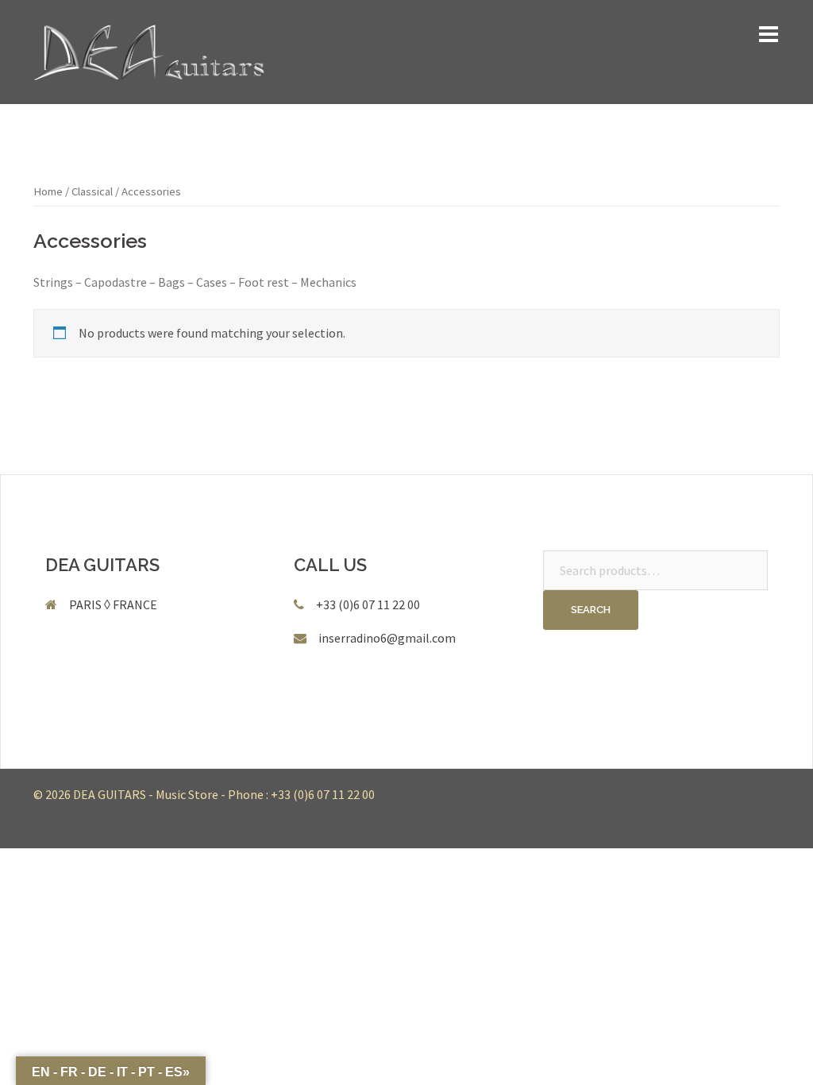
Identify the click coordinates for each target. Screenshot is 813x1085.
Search (591, 610)
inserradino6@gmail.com (387, 638)
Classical (92, 191)
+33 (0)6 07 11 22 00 (323, 794)
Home (48, 191)
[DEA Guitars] (149, 50)
